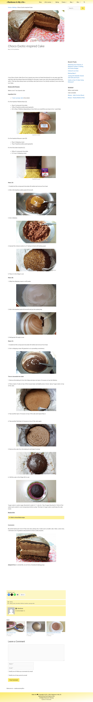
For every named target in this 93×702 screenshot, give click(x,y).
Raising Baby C (72, 73)
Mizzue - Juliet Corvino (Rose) (76, 95)
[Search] (83, 8)
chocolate (18, 603)
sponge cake (31, 603)
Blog (71, 2)
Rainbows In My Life (56, 694)
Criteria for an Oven (73, 71)
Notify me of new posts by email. (18, 675)
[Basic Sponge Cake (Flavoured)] (56, 626)
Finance (64, 2)
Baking (57, 2)
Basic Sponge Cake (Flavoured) (54, 632)
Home (9, 7)
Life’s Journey (47, 2)
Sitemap (52, 698)
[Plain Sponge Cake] (36, 626)
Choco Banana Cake (11, 632)
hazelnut (26, 603)
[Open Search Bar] (84, 2)
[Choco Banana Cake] (16, 626)
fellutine (22, 603)
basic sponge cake (18, 98)
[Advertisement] (36, 62)
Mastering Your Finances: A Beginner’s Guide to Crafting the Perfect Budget (75, 66)
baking (11, 603)
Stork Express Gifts (50, 696)
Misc (78, 2)
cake (14, 603)
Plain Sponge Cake (31, 632)
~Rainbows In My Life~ (16, 2)
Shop (40, 2)
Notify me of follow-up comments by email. (21, 671)
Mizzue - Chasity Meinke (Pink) (76, 97)
